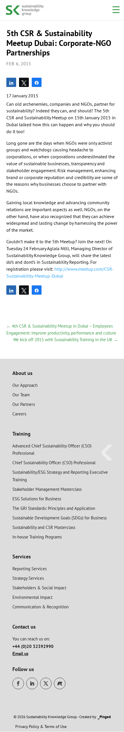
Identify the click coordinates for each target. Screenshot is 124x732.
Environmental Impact (32, 597)
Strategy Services (28, 578)
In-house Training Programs (37, 537)
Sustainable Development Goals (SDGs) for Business (59, 518)
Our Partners (23, 404)
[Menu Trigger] (116, 9)
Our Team (21, 394)
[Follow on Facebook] (18, 683)
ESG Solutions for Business (36, 498)
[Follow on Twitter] (46, 683)
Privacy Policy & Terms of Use (41, 726)
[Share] (11, 82)
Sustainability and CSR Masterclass (43, 527)
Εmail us (20, 653)
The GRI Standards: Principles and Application (53, 508)
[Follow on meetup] (59, 683)
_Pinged (104, 716)
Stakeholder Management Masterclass (47, 489)
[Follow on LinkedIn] (32, 683)
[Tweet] (24, 82)
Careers (19, 414)
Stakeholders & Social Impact (39, 587)
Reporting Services (29, 568)
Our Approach (24, 385)
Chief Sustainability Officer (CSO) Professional (53, 462)
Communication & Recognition (40, 607)
